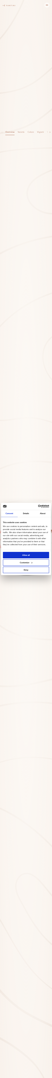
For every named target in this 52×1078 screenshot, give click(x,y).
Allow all (26, 555)
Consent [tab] (9, 513)
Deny (26, 570)
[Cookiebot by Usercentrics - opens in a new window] (38, 506)
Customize (24, 562)
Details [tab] (26, 513)
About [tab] (42, 513)
